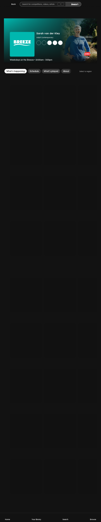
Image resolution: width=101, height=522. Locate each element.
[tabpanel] (50, 286)
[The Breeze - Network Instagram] (55, 43)
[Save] (38, 43)
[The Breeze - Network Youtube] (60, 43)
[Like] (44, 43)
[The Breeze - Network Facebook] (49, 43)
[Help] (94, 4)
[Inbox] (87, 4)
